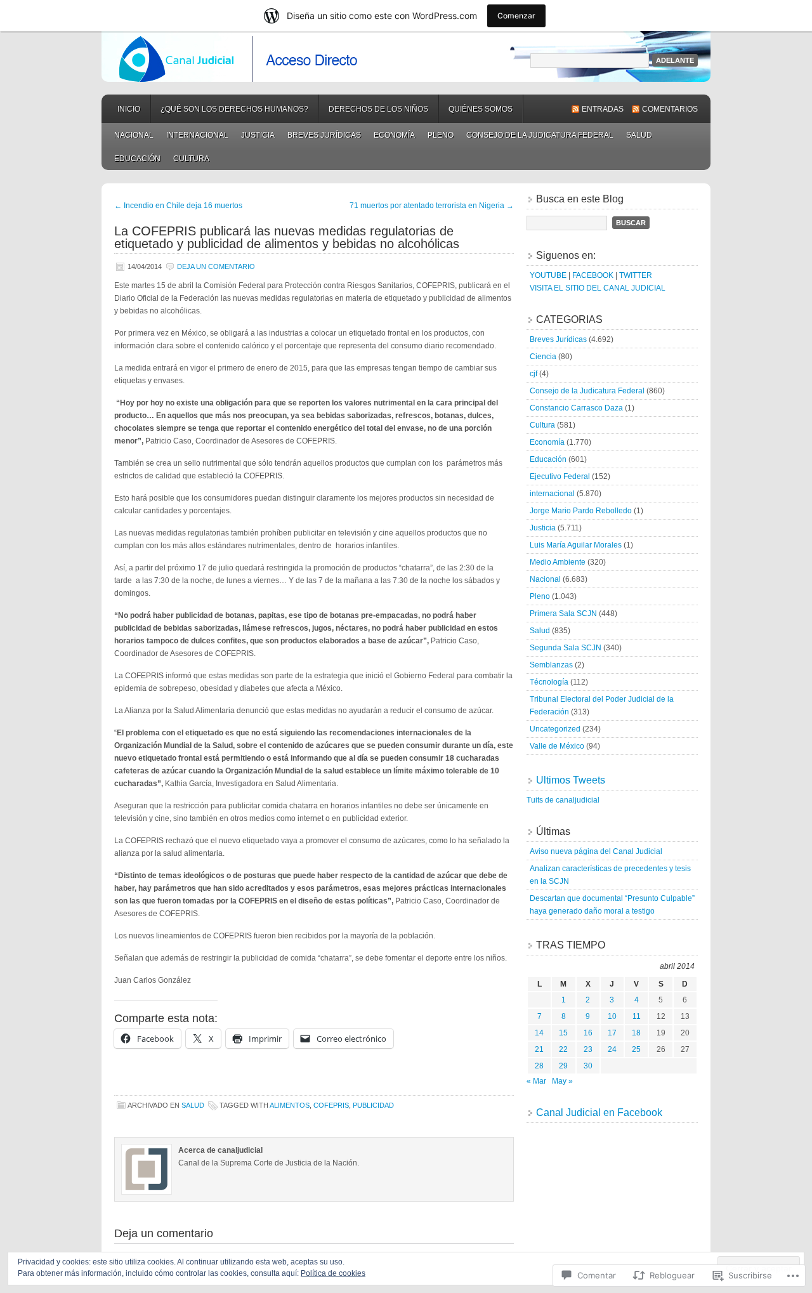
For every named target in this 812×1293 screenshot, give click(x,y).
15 (563, 1032)
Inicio (128, 109)
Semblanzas (551, 664)
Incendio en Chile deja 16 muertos (178, 205)
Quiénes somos (481, 109)
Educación (137, 158)
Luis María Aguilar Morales (576, 545)
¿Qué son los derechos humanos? (234, 109)
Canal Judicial (406, 56)
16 (588, 1032)
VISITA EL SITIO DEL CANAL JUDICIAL (597, 288)
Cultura (191, 158)
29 (563, 1065)
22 (563, 1049)
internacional (197, 135)
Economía (394, 135)
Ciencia (543, 356)
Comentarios (670, 109)
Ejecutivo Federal (560, 476)
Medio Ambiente (558, 562)
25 (636, 1049)
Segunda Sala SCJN (565, 647)
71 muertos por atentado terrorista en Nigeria (432, 205)
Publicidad (373, 1105)
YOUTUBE (548, 275)
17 (612, 1032)
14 (539, 1032)
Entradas (603, 109)
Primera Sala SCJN (563, 613)
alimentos (290, 1105)
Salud (639, 135)
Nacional (134, 135)
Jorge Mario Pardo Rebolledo (581, 510)
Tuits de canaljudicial (563, 800)
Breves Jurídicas (324, 135)
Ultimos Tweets (570, 780)
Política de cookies (333, 1273)
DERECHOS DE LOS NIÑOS (378, 109)
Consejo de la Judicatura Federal (539, 135)
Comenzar (516, 15)
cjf (533, 373)
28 (539, 1065)
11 (636, 1016)
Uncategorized (555, 729)
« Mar (536, 1081)
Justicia (258, 135)
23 (588, 1049)
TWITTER (635, 275)
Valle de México (557, 746)
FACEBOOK (592, 275)
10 (612, 1016)
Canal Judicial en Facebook (599, 1112)
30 (588, 1065)
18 (636, 1032)
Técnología (549, 682)
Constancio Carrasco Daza (576, 408)
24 (612, 1049)
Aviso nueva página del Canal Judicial (596, 851)
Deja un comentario (216, 266)
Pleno (441, 135)
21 (539, 1049)
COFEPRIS (331, 1105)
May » (562, 1081)
